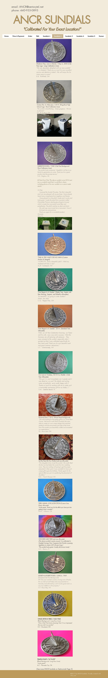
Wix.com (73, 675)
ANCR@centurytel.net (31, 6)
